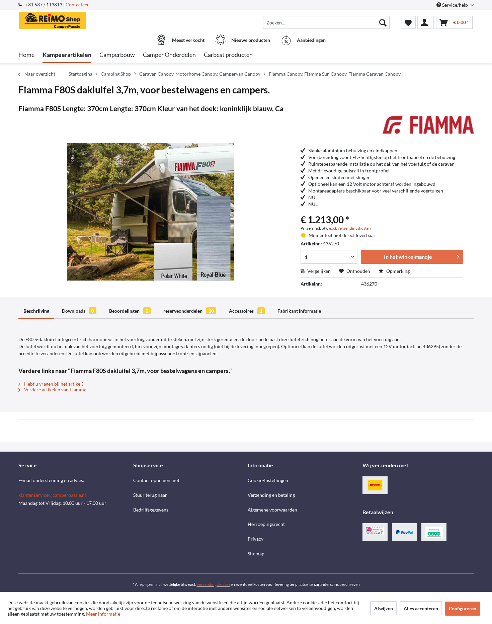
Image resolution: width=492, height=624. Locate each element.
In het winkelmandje (408, 256)
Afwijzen (383, 608)
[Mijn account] (425, 22)
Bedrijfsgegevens (150, 510)
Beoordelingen (128, 311)
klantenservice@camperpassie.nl (52, 495)
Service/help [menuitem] (455, 5)
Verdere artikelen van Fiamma (54, 389)
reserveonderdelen (188, 311)
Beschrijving (36, 311)
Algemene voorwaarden (272, 510)
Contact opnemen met (156, 480)
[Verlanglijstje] (408, 22)
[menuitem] (326, 22)
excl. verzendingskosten (350, 228)
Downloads (78, 311)
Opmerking (397, 271)
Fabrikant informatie (299, 311)
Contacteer (77, 4)
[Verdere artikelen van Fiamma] (428, 128)
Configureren (462, 608)
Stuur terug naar (150, 495)
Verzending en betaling (271, 495)
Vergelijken (318, 271)
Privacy (255, 539)
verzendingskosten (213, 584)
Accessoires (245, 311)
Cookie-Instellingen (268, 480)
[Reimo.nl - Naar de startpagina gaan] (75, 19)
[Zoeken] (383, 22)
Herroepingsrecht (266, 524)
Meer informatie (103, 614)
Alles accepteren (421, 608)
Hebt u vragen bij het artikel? (53, 384)
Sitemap (256, 553)
